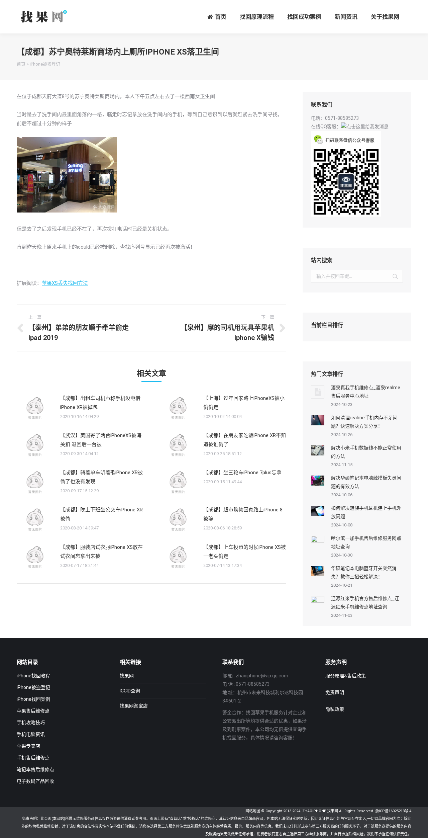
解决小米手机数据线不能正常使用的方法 (366, 452)
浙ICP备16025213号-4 (393, 811)
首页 (21, 64)
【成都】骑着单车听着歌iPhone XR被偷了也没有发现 (101, 477)
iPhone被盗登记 (45, 64)
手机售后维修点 (33, 757)
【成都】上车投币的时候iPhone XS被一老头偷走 (244, 551)
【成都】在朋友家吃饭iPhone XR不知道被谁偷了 (244, 439)
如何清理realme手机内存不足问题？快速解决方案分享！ (364, 422)
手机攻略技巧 (31, 722)
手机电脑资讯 (31, 734)
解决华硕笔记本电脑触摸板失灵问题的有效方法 (366, 482)
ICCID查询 (130, 690)
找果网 (127, 675)
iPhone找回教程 (33, 675)
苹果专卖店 (28, 746)
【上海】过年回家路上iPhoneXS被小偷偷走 (244, 402)
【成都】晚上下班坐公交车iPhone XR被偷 (101, 514)
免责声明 (334, 692)
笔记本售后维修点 (35, 769)
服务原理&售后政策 (345, 675)
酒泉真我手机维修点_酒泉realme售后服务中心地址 (365, 392)
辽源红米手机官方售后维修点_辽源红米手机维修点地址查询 (365, 602)
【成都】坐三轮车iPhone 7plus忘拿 (242, 473)
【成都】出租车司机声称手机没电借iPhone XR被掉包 (100, 402)
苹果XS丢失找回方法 (65, 283)
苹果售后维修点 (33, 711)
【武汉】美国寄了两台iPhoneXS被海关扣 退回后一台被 (100, 439)
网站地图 (252, 811)
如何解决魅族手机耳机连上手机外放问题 (366, 512)
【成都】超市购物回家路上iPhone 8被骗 (243, 514)
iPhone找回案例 (33, 699)
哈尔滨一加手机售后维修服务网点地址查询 (366, 542)
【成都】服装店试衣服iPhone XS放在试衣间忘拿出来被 (101, 551)
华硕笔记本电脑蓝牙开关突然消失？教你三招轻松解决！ (364, 572)
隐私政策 (334, 709)
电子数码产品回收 (35, 781)
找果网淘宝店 (134, 705)
